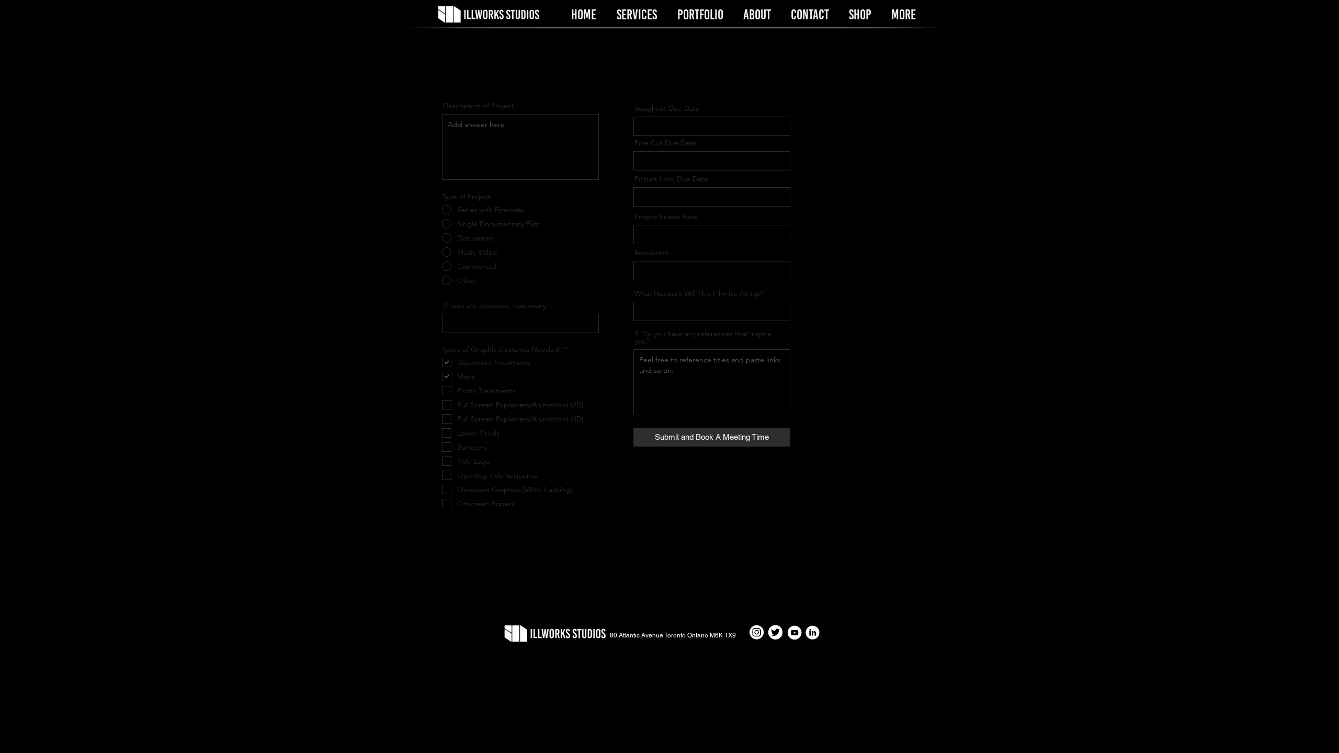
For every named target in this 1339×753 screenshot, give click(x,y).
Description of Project (478, 105)
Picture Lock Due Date (671, 178)
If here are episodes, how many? (496, 305)
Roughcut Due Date (667, 108)
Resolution (651, 252)
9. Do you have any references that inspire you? (703, 337)
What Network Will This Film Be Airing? (698, 293)
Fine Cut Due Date (665, 142)
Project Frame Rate (665, 216)
